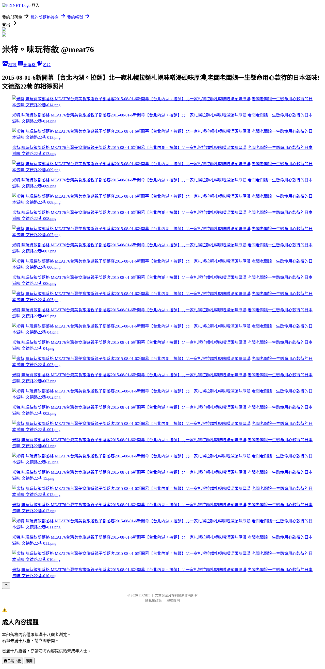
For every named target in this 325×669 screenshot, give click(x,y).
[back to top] (6, 585)
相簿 (12, 65)
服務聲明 (173, 600)
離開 (29, 661)
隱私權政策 (153, 600)
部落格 (30, 65)
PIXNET (144, 595)
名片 (47, 65)
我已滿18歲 (12, 661)
